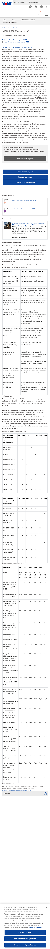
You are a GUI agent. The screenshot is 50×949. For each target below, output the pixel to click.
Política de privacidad (35, 928)
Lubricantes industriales (28, 20)
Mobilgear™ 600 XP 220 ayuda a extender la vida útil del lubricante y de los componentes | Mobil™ (28, 224)
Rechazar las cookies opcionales (25, 939)
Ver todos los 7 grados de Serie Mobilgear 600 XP (17, 47)
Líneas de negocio (19, 2)
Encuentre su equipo (25, 158)
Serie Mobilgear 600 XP (9, 28)
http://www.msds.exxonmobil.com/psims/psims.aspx (16, 790)
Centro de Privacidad (25, 932)
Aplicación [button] (7, 793)
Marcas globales (33, 2)
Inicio (13, 20)
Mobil (4, 20)
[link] (49, 5)
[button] (46, 12)
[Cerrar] (46, 907)
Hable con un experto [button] (25, 172)
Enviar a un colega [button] (25, 177)
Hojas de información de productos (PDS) (16, 42)
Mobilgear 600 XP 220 (10, 22)
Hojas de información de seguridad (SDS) (15, 40)
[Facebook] (42, 7)
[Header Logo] (6, 2)
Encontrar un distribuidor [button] (25, 182)
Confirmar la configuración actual (25, 945)
